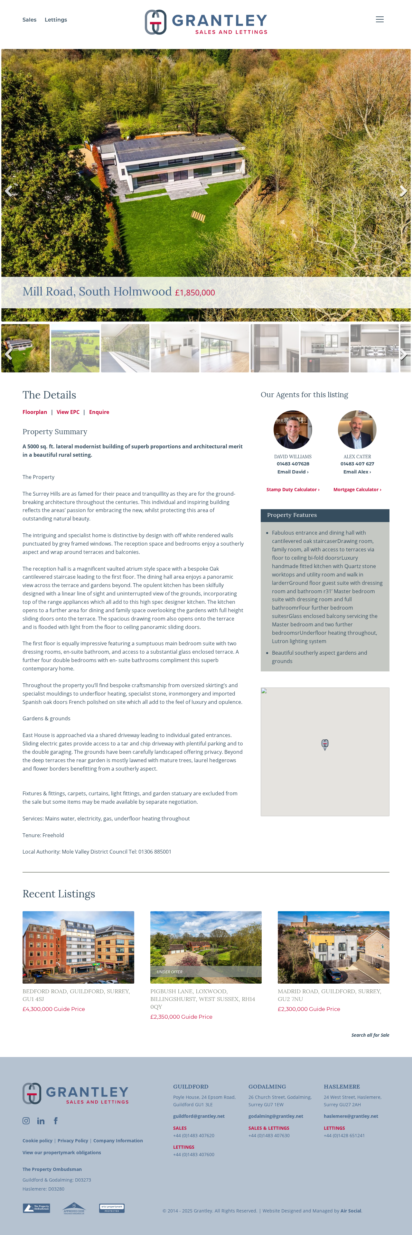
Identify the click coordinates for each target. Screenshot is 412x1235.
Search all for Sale (370, 1035)
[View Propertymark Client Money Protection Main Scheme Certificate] (112, 1208)
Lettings (56, 20)
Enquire (99, 412)
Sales (29, 20)
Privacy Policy (73, 1140)
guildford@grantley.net (199, 1116)
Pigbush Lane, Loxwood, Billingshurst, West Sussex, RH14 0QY (202, 999)
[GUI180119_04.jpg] (206, 185)
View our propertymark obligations (62, 1152)
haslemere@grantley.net (351, 1116)
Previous (11, 197)
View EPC (68, 412)
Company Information (118, 1140)
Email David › (293, 472)
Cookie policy (37, 1140)
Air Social (351, 1211)
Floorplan (35, 412)
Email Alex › (357, 472)
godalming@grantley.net (275, 1116)
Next (401, 197)
